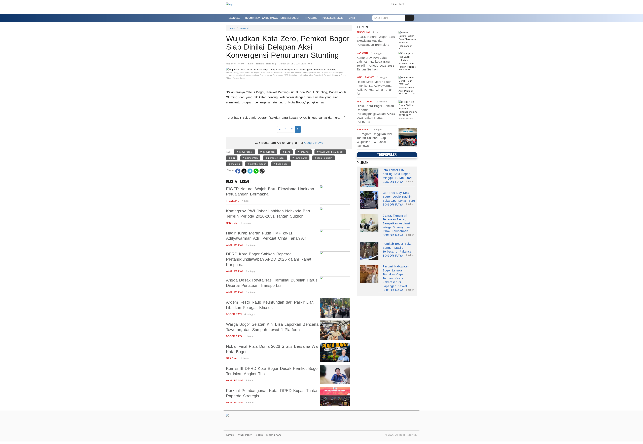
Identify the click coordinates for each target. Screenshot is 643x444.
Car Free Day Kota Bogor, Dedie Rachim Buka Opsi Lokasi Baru (399, 196)
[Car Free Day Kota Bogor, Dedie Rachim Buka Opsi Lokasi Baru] (369, 200)
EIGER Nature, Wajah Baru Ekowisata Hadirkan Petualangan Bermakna (376, 40)
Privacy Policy (244, 434)
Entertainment (289, 18)
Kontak (230, 434)
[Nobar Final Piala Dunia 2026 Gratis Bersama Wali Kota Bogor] (335, 352)
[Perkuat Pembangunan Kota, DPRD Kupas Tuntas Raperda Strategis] (335, 396)
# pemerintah (250, 157)
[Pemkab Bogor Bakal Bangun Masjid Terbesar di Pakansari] (369, 251)
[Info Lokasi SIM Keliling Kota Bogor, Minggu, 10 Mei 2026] (369, 177)
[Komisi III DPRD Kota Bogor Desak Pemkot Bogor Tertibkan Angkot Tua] (335, 374)
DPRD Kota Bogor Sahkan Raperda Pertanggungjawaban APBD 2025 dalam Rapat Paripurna (268, 259)
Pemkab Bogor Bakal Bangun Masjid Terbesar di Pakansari (398, 247)
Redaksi (259, 434)
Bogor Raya (252, 18)
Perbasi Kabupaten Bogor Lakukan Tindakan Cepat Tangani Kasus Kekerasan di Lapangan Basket (396, 276)
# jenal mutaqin (323, 157)
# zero (286, 151)
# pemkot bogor (257, 164)
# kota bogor (281, 164)
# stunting (234, 164)
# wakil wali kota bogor (330, 151)
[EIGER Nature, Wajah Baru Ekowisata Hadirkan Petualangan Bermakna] (335, 195)
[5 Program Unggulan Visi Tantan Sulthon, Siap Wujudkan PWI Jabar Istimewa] (408, 137)
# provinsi (303, 151)
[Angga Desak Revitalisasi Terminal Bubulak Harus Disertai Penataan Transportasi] (335, 286)
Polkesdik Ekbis (333, 18)
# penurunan (267, 151)
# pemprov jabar (275, 157)
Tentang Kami (273, 434)
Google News (313, 142)
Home (232, 28)
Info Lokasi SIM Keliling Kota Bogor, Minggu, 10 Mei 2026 (397, 174)
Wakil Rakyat (270, 18)
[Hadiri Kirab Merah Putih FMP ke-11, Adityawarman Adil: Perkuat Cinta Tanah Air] (335, 239)
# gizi (232, 157)
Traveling (311, 18)
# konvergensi (244, 151)
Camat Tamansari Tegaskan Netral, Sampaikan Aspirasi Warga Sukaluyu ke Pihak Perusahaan (396, 223)
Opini (352, 18)
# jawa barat (300, 157)
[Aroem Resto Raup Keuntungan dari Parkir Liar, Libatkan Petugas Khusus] (335, 308)
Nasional (234, 18)
